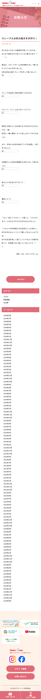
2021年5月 (7, 505)
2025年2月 (7, 369)
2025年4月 (7, 363)
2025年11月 (7, 342)
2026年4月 (7, 327)
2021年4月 (7, 508)
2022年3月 (7, 474)
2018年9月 (7, 601)
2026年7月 (7, 318)
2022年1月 (7, 481)
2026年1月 (7, 336)
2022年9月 (7, 457)
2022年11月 (7, 451)
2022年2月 (7, 478)
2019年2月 (7, 586)
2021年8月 (7, 496)
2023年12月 (7, 411)
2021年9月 (7, 493)
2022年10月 (7, 454)
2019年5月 (7, 577)
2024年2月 (7, 405)
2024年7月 (7, 390)
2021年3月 (7, 511)
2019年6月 (7, 574)
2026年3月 (7, 330)
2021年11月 (7, 487)
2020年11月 (7, 523)
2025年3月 (7, 366)
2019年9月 (7, 565)
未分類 (5, 303)
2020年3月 (7, 547)
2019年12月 (7, 556)
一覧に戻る (20, 279)
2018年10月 (7, 598)
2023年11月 (7, 414)
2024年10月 (7, 381)
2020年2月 (7, 550)
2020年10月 (7, 526)
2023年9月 (7, 420)
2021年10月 (7, 490)
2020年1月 (7, 553)
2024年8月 (7, 387)
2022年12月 (7, 448)
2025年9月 (7, 348)
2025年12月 (7, 339)
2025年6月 (7, 357)
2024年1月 (7, 408)
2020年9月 (7, 529)
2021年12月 (7, 484)
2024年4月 (7, 399)
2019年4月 (7, 580)
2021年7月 (7, 499)
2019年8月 (7, 568)
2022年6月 (7, 465)
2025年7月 (7, 354)
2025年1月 (7, 372)
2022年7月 (7, 463)
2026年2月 (7, 333)
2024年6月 (7, 393)
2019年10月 (7, 562)
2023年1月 (7, 445)
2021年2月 (7, 514)
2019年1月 (7, 589)
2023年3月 (7, 438)
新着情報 (6, 300)
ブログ (5, 297)
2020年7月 (7, 535)
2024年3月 (7, 402)
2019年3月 (7, 583)
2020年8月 (7, 532)
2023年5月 (7, 432)
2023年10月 (7, 417)
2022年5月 (7, 468)
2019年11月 (7, 559)
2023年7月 (7, 426)
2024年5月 (7, 396)
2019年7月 (7, 571)
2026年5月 (7, 324)
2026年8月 (7, 315)
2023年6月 (7, 429)
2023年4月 (7, 435)
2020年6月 (7, 538)
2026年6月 (7, 321)
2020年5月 (7, 541)
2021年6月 (7, 502)
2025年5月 (7, 360)
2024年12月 (7, 375)
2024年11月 (7, 378)
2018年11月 (7, 595)
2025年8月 (7, 351)
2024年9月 (7, 384)
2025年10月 (7, 345)
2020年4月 (7, 544)
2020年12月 (7, 520)
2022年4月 (7, 471)
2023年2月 (7, 441)
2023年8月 (7, 423)
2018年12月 (7, 592)
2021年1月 (7, 517)
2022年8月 (7, 460)
